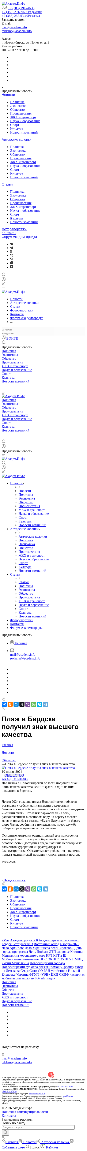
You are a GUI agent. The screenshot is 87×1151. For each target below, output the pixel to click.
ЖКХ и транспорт (23, 117)
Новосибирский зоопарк (47, 963)
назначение (30, 959)
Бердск (7, 944)
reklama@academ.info (17, 31)
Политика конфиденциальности (25, 1112)
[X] (21, 704)
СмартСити (28, 970)
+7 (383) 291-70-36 (21, 8)
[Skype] (39, 704)
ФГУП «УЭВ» (39, 974)
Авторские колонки (16, 139)
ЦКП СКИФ (60, 974)
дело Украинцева (37, 948)
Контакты (9, 233)
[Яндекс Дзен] (11, 267)
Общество (17, 109)
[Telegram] (11, 248)
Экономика (18, 106)
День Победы (38, 951)
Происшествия (20, 113)
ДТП (52, 951)
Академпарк (47, 940)
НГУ (68, 959)
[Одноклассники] (11, 251)
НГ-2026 (45, 959)
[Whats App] (11, 263)
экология (28, 978)
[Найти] (5, 1133)
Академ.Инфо (15, 779)
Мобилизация (12, 959)
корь (42, 955)
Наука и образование (25, 121)
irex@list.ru (68, 1096)
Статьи (7, 184)
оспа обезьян (40, 967)
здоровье (63, 951)
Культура (16, 128)
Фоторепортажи (14, 229)
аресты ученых (68, 940)
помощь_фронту (62, 967)
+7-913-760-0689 (65, 1086)
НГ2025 (58, 959)
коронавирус (29, 955)
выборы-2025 (69, 944)
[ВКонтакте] (11, 244)
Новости (8, 95)
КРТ (49, 955)
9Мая (5, 940)
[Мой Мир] (16, 704)
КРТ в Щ (59, 955)
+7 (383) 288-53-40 (21, 16)
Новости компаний (24, 132)
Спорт (14, 125)
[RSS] (3, 708)
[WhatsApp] (33, 704)
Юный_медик (45, 978)
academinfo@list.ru (37, 1093)
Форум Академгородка (19, 237)
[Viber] (11, 255)
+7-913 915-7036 (9, 1091)
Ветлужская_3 (22, 944)
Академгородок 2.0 (24, 940)
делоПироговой (62, 948)
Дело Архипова (13, 948)
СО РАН (44, 970)
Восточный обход (46, 944)
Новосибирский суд (16, 967)
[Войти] (3, 280)
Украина (22, 974)
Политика (17, 102)
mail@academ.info (14, 27)
